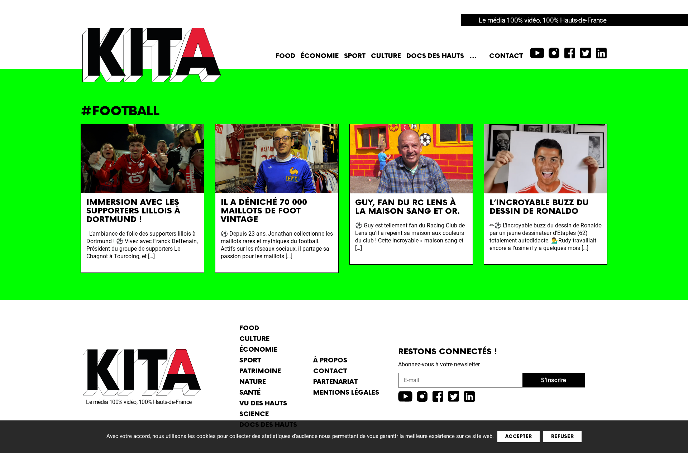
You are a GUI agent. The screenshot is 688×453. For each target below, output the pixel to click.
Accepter (518, 436)
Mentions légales (346, 392)
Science (254, 414)
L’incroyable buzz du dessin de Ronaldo (539, 207)
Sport (355, 56)
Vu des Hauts (263, 403)
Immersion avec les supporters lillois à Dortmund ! (133, 211)
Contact (506, 56)
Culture (386, 56)
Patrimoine (260, 371)
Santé (250, 392)
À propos (330, 360)
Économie (320, 56)
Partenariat (335, 382)
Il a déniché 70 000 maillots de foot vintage (264, 211)
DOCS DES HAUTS (435, 56)
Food (285, 56)
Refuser (562, 436)
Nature (252, 382)
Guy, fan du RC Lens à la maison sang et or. (407, 207)
